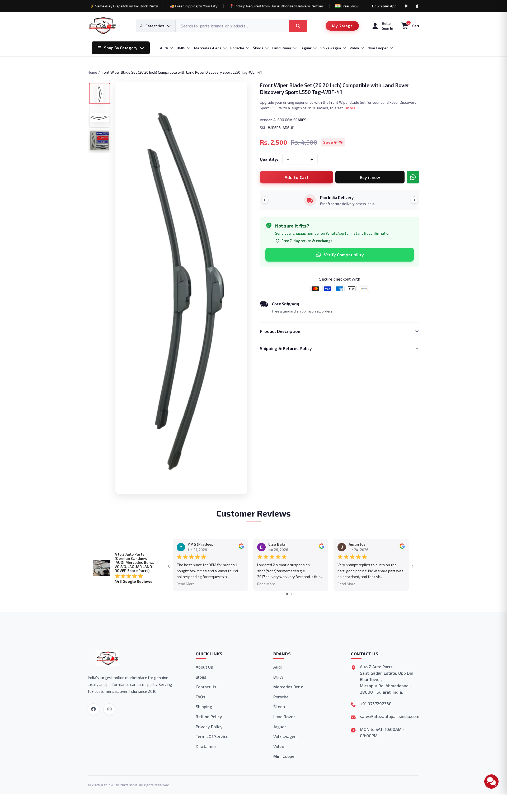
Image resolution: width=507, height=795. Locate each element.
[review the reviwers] (241, 547)
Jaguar (279, 726)
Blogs (201, 676)
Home (92, 72)
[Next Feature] (414, 200)
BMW (278, 676)
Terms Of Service (212, 736)
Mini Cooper (284, 756)
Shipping (204, 706)
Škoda (279, 706)
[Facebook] (93, 709)
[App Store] (417, 6)
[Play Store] (406, 6)
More (350, 108)
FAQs (200, 696)
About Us (204, 666)
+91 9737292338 (376, 703)
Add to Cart (297, 177)
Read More (186, 583)
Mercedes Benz (288, 686)
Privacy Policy (209, 726)
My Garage (342, 25)
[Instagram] (109, 709)
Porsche (281, 696)
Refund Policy (209, 716)
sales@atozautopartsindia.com (389, 716)
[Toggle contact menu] (491, 781)
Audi (277, 666)
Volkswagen (285, 736)
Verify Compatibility (344, 254)
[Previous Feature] (265, 200)
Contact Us (206, 686)
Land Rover (284, 716)
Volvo (278, 746)
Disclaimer (206, 746)
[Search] (298, 26)
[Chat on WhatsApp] (413, 177)
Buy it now (370, 177)
